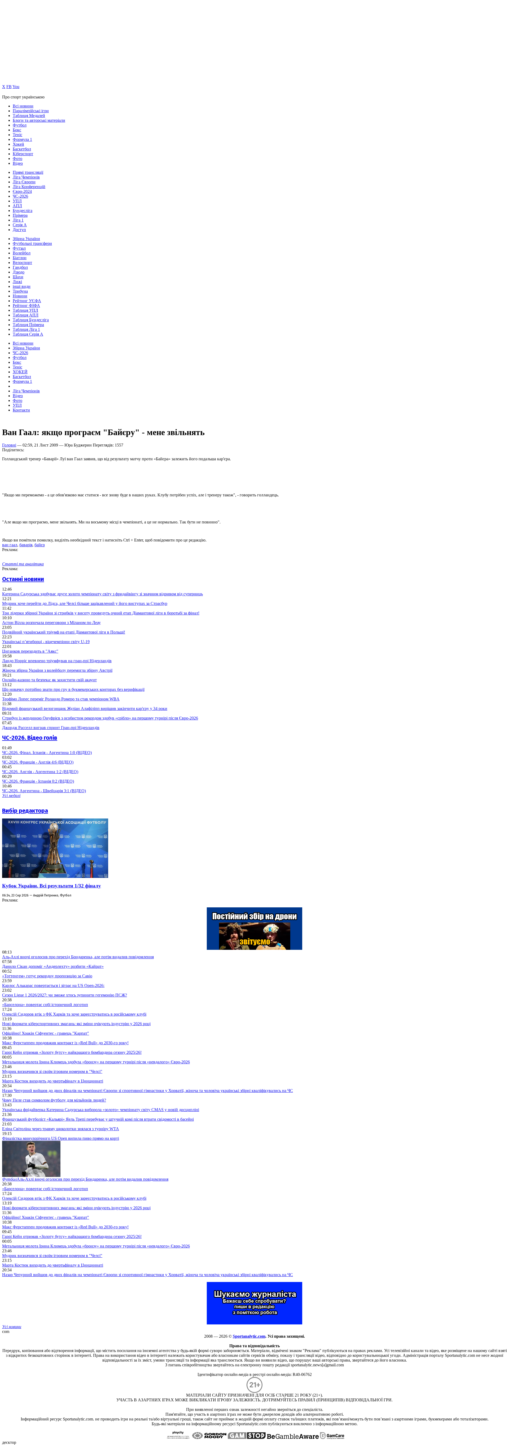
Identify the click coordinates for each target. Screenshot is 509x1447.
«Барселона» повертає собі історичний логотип (45, 1004)
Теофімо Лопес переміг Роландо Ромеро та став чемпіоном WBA (61, 699)
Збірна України (26, 238)
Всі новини (23, 106)
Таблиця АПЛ (25, 315)
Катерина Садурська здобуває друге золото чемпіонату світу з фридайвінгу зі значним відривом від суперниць (102, 594)
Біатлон (20, 257)
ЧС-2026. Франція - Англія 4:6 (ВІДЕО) (37, 762)
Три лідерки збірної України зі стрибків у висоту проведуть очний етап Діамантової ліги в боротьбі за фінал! (100, 613)
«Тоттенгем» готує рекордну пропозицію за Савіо (47, 976)
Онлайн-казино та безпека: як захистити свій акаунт (49, 680)
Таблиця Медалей (29, 115)
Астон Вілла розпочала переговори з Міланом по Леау (51, 622)
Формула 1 (22, 139)
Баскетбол (22, 149)
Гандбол (20, 267)
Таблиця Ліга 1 (26, 329)
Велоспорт (22, 262)
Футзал (19, 248)
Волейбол (21, 253)
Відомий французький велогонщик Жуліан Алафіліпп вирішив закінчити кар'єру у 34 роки (84, 708)
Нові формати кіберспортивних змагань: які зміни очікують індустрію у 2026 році (76, 1023)
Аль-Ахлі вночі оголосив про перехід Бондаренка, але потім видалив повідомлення (78, 957)
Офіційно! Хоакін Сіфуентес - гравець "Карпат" (45, 1033)
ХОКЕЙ (20, 372)
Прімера (20, 215)
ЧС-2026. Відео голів (29, 737)
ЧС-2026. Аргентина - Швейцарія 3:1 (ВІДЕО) (44, 791)
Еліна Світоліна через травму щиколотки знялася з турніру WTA (60, 1129)
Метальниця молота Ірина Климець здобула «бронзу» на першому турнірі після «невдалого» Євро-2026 (96, 1062)
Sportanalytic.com (249, 1336)
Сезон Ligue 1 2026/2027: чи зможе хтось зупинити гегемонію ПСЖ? (64, 995)
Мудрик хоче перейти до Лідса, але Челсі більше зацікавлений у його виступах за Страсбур (84, 603)
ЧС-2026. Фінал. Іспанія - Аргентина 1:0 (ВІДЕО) (47, 752)
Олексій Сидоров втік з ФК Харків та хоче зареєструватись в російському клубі (74, 1014)
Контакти (21, 410)
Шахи (18, 277)
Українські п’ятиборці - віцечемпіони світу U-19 (46, 641)
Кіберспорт (23, 153)
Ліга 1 (18, 220)
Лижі (17, 281)
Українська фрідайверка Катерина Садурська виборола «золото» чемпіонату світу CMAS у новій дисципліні (100, 1109)
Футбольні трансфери (32, 243)
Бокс (17, 130)
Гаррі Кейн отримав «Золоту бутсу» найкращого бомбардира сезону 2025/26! (72, 1052)
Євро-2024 (22, 191)
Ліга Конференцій (29, 186)
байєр (39, 545)
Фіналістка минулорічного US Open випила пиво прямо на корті (60, 1138)
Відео (18, 163)
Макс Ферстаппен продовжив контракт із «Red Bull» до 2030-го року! (65, 1043)
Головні (9, 445)
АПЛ (17, 205)
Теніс (17, 134)
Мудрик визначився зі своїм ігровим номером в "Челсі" (52, 1071)
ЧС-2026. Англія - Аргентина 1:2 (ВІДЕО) (40, 771)
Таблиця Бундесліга (31, 320)
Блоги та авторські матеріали (39, 120)
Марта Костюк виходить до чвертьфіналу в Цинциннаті (52, 1081)
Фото (17, 158)
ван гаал (9, 545)
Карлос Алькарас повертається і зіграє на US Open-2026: (53, 985)
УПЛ (17, 201)
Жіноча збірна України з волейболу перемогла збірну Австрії (57, 670)
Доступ (19, 229)
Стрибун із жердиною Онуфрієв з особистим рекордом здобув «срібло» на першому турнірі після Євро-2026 (100, 718)
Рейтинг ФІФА (26, 305)
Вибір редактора (25, 810)
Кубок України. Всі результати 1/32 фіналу (51, 886)
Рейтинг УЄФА (27, 300)
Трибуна (20, 291)
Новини (20, 296)
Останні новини (23, 579)
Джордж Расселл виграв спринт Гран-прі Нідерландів (50, 727)
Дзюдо (18, 272)
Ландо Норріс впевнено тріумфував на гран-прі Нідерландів (57, 660)
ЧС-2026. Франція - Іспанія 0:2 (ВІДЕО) (38, 781)
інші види (21, 286)
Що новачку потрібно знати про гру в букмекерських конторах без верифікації (73, 689)
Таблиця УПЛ (25, 310)
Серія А (20, 225)
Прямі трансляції (28, 172)
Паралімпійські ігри (31, 111)
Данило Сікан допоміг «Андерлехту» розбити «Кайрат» (53, 966)
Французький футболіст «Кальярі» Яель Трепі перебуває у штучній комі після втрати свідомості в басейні (98, 1119)
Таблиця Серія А (28, 334)
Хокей (18, 144)
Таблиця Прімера (28, 324)
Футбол (20, 125)
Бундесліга (22, 210)
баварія (25, 545)
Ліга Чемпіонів (26, 177)
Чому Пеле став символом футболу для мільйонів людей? (54, 1100)
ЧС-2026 (20, 196)
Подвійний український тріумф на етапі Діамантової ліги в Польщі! (63, 632)
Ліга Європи (24, 182)
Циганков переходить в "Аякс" (30, 651)
